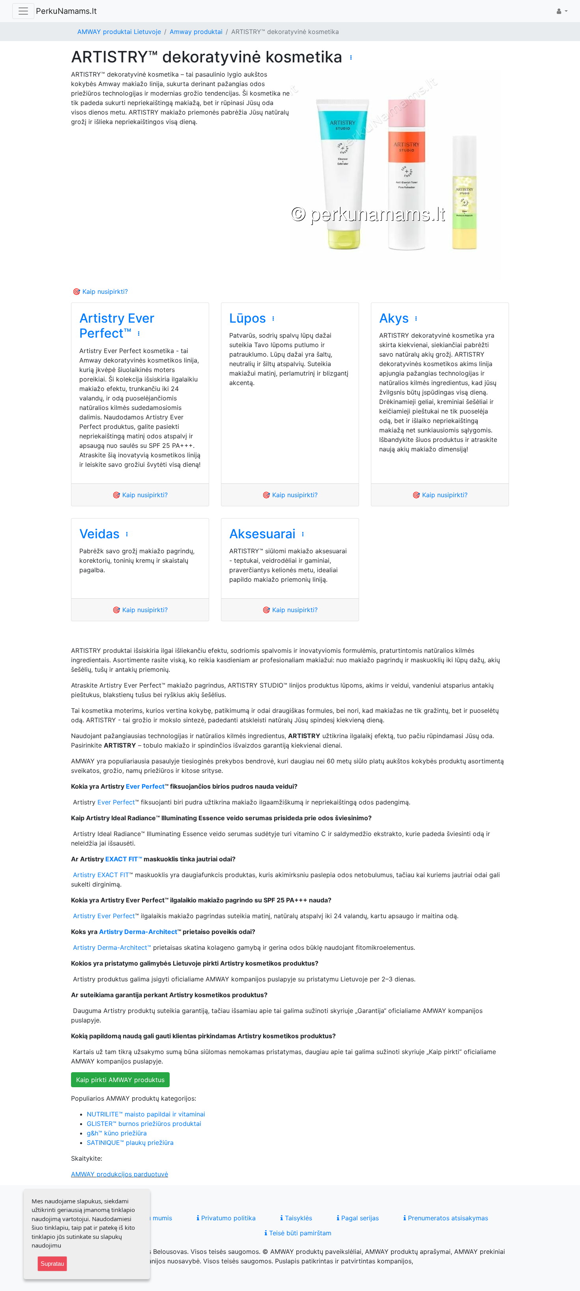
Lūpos (247, 318)
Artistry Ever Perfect (104, 916)
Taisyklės (297, 1218)
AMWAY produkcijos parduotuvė (119, 1174)
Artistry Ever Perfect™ (116, 325)
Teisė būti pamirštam (299, 1233)
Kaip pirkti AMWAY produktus (120, 1080)
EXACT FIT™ (123, 859)
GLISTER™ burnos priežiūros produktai (144, 1124)
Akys (394, 318)
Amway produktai (196, 32)
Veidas (99, 533)
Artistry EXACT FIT (101, 875)
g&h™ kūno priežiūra (117, 1133)
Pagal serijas (359, 1218)
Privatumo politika (227, 1218)
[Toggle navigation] (23, 11)
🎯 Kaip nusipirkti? (100, 291)
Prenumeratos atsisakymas (447, 1218)
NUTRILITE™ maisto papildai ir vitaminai (146, 1114)
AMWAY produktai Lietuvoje (119, 32)
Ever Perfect (145, 786)
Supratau (52, 1263)
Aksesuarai (262, 533)
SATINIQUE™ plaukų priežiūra (130, 1142)
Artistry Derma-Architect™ (112, 947)
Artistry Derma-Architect (138, 932)
